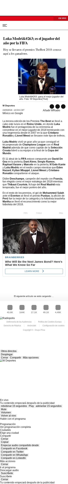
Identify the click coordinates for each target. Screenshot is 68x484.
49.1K (46, 312)
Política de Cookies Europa (50, 322)
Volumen (6, 412)
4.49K (58, 312)
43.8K (10, 312)
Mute (3, 409)
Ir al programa (7, 467)
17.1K (34, 312)
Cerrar (4, 357)
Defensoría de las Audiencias (19, 322)
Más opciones (31, 357)
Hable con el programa (13, 418)
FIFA (26, 213)
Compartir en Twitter (12, 451)
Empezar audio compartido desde (20, 445)
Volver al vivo (8, 415)
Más (61, 213)
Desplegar (7, 354)
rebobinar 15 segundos (14, 406)
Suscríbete (7, 473)
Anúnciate (31, 326)
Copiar (5, 442)
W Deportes (17, 25)
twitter (57, 106)
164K (22, 312)
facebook (63, 106)
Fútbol (39, 213)
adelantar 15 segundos (49, 406)
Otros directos (8, 351)
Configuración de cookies (54, 326)
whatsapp (52, 106)
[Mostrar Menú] (4, 25)
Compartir (15, 357)
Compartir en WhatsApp (14, 455)
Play (31, 406)
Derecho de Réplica (12, 326)
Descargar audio (9, 470)
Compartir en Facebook (14, 448)
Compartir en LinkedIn (13, 458)
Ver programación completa (15, 427)
